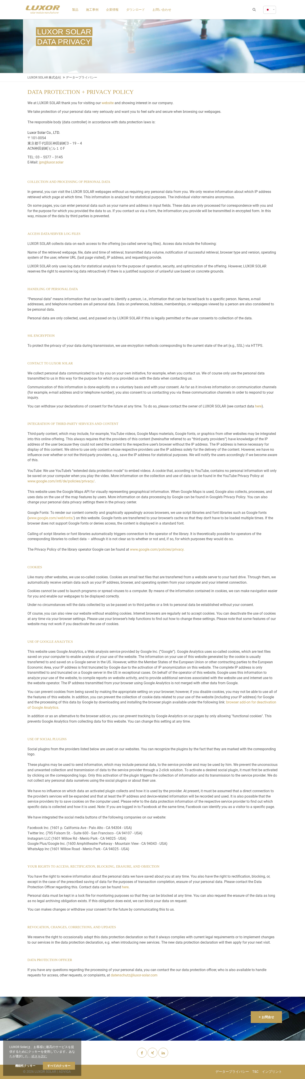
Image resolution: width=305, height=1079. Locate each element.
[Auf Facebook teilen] (142, 1053)
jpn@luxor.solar (51, 162)
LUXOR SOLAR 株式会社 (44, 77)
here (258, 406)
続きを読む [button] (39, 1056)
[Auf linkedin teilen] (163, 1053)
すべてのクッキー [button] (59, 1065)
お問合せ (268, 1017)
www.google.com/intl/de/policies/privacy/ (61, 481)
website (108, 103)
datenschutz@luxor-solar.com (134, 975)
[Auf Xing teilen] (152, 1053)
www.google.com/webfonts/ (51, 518)
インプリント (272, 1072)
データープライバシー (232, 1072)
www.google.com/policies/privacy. (157, 549)
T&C (255, 1072)
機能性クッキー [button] (25, 1065)
